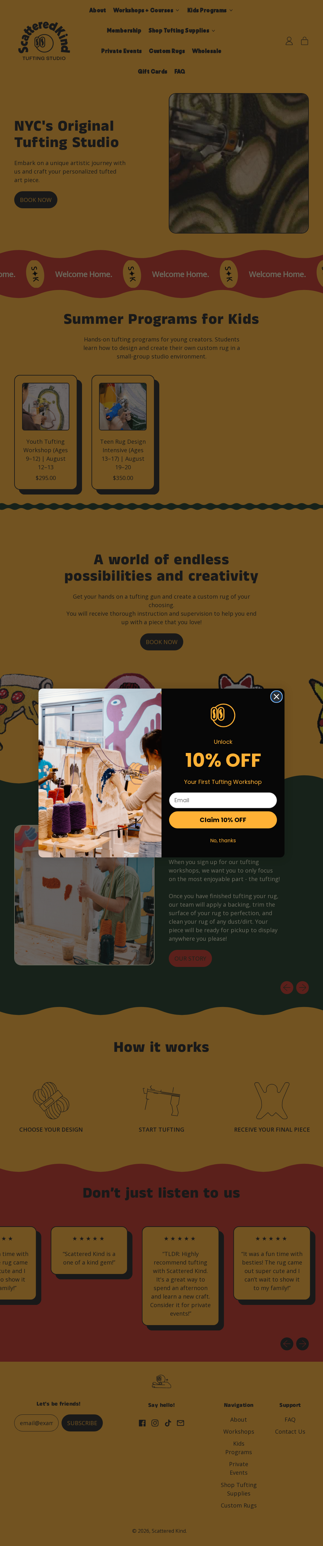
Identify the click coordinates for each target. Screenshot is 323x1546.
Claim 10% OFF (223, 819)
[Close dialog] (276, 696)
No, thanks (223, 840)
